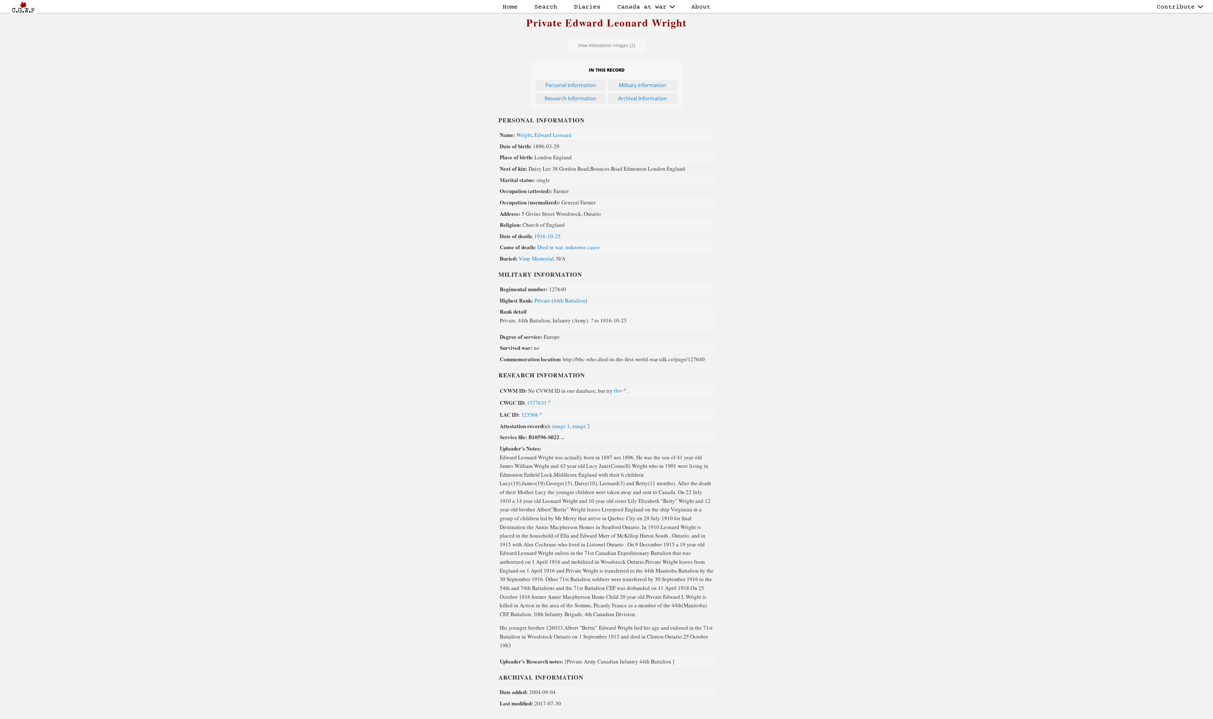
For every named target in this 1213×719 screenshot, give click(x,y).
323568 (529, 414)
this (618, 390)
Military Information (642, 85)
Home (510, 7)
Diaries (587, 7)
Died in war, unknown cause (568, 247)
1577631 (537, 402)
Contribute (1176, 7)
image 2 (581, 426)
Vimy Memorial (536, 258)
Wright (524, 134)
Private (542, 300)
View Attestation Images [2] (606, 45)
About (700, 7)
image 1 (561, 426)
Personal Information (570, 85)
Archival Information (642, 98)
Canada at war (642, 7)
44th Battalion (569, 300)
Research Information (570, 98)
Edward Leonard (552, 134)
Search (545, 7)
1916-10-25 (547, 236)
